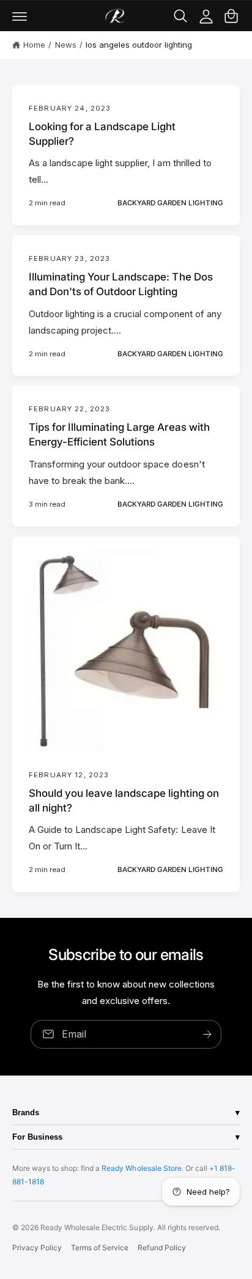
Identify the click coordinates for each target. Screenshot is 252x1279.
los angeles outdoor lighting (139, 44)
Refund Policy (161, 1247)
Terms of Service (99, 1247)
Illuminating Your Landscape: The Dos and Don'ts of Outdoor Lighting (121, 284)
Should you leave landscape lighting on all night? (124, 800)
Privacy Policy (37, 1247)
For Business (37, 1137)
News (65, 44)
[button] (19, 15)
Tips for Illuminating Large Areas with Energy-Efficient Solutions (119, 434)
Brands (25, 1112)
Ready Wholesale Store (141, 1168)
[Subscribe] (207, 1033)
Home (34, 44)
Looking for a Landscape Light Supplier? (102, 133)
